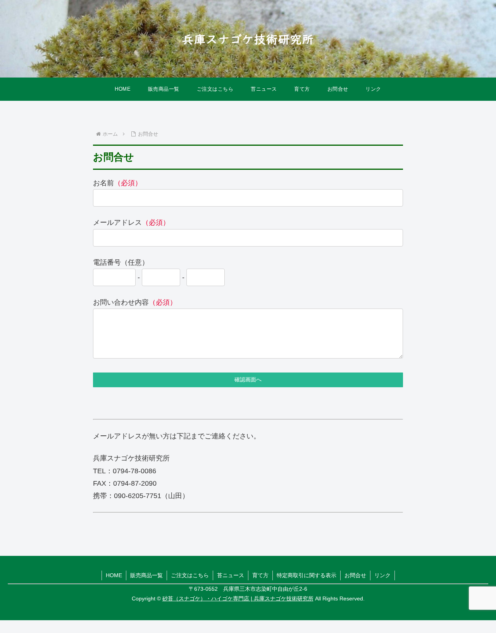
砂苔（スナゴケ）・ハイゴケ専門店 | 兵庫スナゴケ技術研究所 (237, 598)
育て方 (260, 575)
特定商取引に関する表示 (306, 575)
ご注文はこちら (190, 575)
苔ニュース (230, 575)
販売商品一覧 (146, 575)
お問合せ (355, 575)
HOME (114, 575)
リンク (382, 575)
